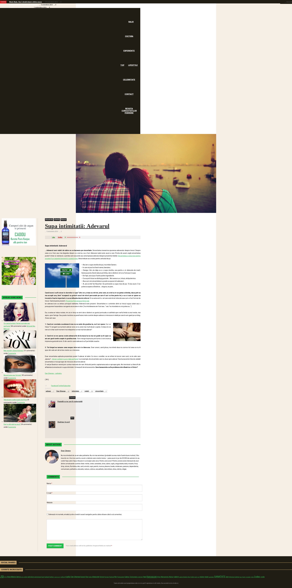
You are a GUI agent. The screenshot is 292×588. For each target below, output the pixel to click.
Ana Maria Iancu (14, 577)
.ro (2, 576)
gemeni (140, 577)
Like (53, 237)
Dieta (90, 577)
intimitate (77, 391)
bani (42, 577)
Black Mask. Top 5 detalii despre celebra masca (25, 2)
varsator (248, 577)
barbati (47, 577)
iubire (176, 577)
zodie (263, 577)
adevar (50, 391)
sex (227, 577)
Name (49, 483)
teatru (244, 577)
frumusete (120, 577)
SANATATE (219, 576)
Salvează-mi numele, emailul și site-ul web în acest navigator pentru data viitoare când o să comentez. (85, 514)
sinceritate (100, 391)
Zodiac (257, 576)
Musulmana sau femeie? (13, 375)
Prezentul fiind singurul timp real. (77, 301)
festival (111, 577)
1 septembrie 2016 (40, 7)
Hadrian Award (63, 422)
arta (22, 577)
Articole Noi (49, 219)
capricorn (57, 577)
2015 (5, 577)
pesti (195, 577)
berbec (51, 577)
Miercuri (63, 219)
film (115, 577)
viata (252, 577)
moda (192, 577)
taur (241, 577)
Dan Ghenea (62, 391)
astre (25, 577)
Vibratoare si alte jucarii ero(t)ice (15, 400)
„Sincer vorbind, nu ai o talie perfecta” (65, 359)
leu (189, 577)
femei (102, 577)
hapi (144, 577)
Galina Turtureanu (131, 577)
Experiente (12, 353)
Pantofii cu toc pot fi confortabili (69, 401)
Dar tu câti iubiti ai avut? (12, 424)
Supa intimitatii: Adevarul (77, 226)
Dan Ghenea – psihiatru (53, 373)
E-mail (49, 493)
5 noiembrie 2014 (52, 231)
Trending (3, 2)
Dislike (60, 237)
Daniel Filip (84, 577)
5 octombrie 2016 (47, 4)
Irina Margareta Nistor (165, 577)
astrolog (31, 577)
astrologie (37, 577)
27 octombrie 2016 (51, 2)
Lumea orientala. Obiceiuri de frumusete (23, 4)
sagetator (211, 577)
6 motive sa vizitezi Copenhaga (19, 7)
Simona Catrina (234, 577)
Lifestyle (57, 219)
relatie (201, 577)
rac (198, 577)
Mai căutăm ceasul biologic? (14, 351)
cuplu (67, 577)
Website (49, 502)
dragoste (95, 577)
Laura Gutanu (183, 577)
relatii (89, 391)
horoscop (152, 576)
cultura (62, 577)
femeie (106, 577)
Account (289, 2)
